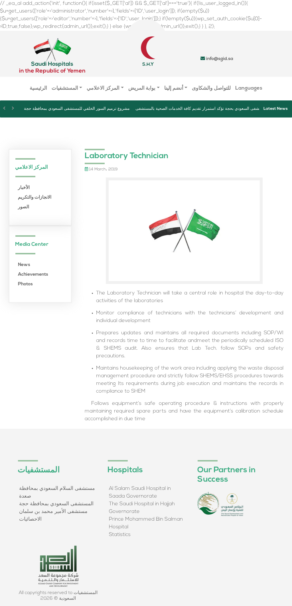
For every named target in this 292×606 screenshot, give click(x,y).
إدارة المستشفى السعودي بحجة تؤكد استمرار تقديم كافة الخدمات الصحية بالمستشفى (206, 109)
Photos (25, 284)
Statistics (120, 534)
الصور (23, 207)
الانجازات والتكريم (34, 197)
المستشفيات (65, 88)
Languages (248, 88)
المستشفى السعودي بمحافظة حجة (56, 504)
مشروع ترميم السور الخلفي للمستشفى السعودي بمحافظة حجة (77, 109)
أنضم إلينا (173, 88)
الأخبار (24, 187)
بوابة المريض (141, 88)
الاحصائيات (30, 519)
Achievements (33, 274)
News (24, 265)
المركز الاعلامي (103, 88)
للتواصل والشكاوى (211, 88)
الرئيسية (38, 88)
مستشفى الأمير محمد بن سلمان (53, 511)
